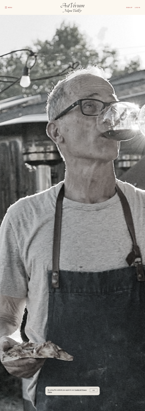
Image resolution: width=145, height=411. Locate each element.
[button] (8, 7)
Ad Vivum (72, 7)
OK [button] (94, 390)
